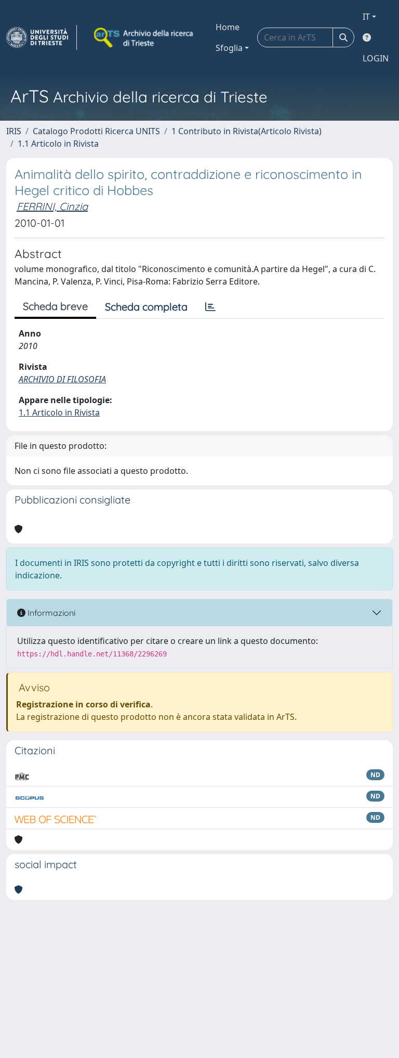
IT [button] (366, 16)
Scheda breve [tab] (55, 306)
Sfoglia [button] (229, 48)
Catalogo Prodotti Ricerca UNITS (96, 131)
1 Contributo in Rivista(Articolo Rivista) (246, 131)
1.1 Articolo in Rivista (58, 143)
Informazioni (50, 613)
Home (228, 27)
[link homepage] (41, 37)
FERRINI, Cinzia (52, 206)
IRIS (13, 131)
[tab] (210, 307)
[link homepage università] (144, 37)
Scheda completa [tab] (146, 306)
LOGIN (376, 58)
